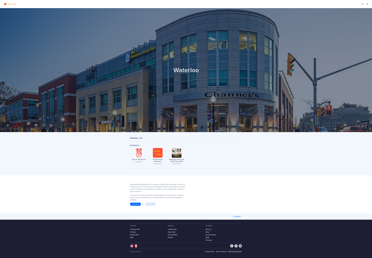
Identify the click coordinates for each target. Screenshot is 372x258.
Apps (131, 237)
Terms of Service (221, 251)
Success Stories (211, 235)
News (207, 232)
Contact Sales (135, 204)
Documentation (172, 235)
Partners (170, 237)
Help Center (172, 232)
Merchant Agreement (235, 251)
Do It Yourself (150, 204)
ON (141, 138)
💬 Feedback (237, 216)
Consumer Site (135, 229)
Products (133, 232)
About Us (208, 229)
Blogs (207, 237)
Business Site (134, 235)
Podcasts (209, 240)
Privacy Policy (209, 251)
